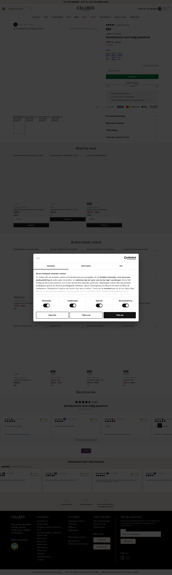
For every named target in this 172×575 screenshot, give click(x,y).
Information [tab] (86, 266)
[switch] (73, 305)
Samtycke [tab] (51, 266)
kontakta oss (109, 288)
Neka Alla (52, 315)
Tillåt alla (119, 315)
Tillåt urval (86, 315)
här (70, 294)
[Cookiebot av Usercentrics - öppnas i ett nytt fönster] (126, 258)
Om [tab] (121, 266)
